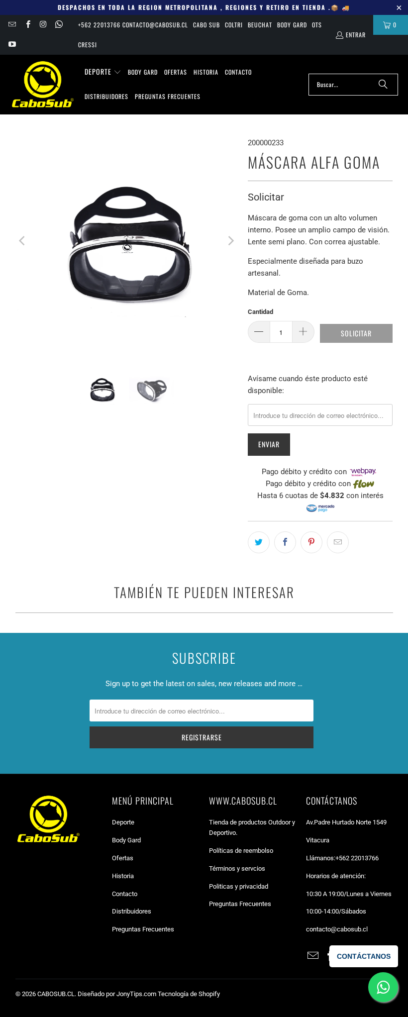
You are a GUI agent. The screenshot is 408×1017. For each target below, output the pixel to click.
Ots (317, 24)
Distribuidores (131, 911)
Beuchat (260, 24)
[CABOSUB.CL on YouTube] (11, 44)
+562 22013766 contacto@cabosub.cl (133, 24)
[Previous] (23, 240)
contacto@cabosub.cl (337, 929)
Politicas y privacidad (238, 886)
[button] (103, 72)
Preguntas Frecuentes (143, 929)
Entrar (356, 34)
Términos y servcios (237, 868)
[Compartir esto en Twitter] (259, 542)
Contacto (124, 894)
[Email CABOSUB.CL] (11, 24)
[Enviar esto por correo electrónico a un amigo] (338, 542)
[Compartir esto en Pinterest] (311, 542)
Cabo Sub (206, 24)
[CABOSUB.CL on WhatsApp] (58, 24)
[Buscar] (383, 85)
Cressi (87, 44)
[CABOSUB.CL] (42, 84)
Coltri (234, 24)
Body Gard (292, 24)
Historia (123, 876)
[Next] (230, 240)
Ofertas (122, 858)
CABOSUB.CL (56, 994)
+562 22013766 (357, 858)
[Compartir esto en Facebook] (285, 542)
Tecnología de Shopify (189, 994)
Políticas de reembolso (241, 850)
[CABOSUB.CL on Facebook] (27, 24)
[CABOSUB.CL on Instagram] (43, 24)
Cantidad (260, 311)
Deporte (123, 822)
